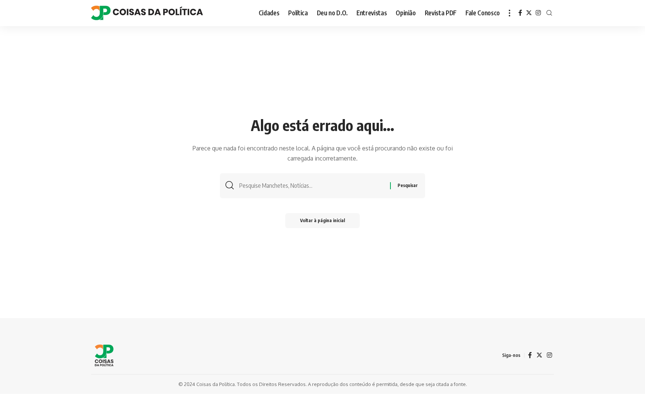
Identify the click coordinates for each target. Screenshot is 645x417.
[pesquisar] (549, 13)
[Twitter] (529, 13)
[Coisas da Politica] (147, 13)
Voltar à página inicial (322, 220)
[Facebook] (520, 13)
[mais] (509, 13)
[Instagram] (538, 13)
